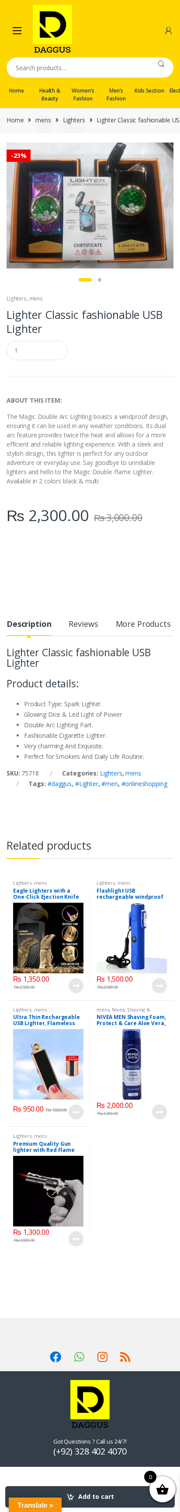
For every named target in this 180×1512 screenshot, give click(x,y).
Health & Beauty (49, 94)
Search (161, 67)
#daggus (60, 783)
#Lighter (86, 783)
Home (16, 90)
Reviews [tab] (83, 624)
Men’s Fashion (116, 94)
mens (43, 120)
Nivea (118, 1009)
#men (109, 783)
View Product (75, 985)
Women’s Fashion (83, 94)
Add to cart (96, 1496)
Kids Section (149, 90)
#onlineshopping (144, 783)
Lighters (74, 120)
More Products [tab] (143, 624)
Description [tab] (29, 624)
